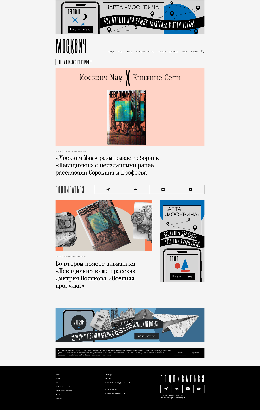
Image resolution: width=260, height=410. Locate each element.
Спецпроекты (110, 389)
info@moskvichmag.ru (176, 398)
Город (58, 152)
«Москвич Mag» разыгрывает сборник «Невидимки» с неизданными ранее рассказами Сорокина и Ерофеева (107, 165)
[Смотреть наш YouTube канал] (191, 189)
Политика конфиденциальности (119, 383)
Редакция (108, 375)
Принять (180, 353)
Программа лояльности (115, 393)
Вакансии (108, 379)
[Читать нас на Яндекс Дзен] (163, 189)
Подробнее (195, 353)
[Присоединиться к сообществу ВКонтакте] (136, 189)
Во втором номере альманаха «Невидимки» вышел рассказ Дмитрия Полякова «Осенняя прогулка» (95, 275)
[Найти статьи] (202, 51)
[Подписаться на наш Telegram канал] (108, 189)
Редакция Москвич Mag (75, 152)
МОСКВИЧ (71, 46)
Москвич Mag (174, 395)
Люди (58, 257)
